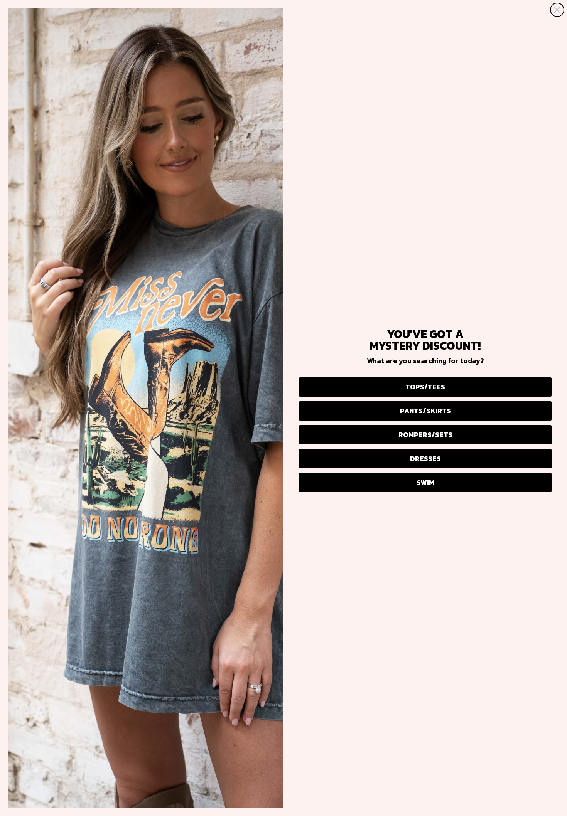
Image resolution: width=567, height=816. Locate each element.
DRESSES (425, 458)
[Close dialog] (557, 10)
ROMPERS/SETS (425, 434)
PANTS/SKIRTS (425, 410)
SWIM (425, 482)
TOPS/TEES (425, 387)
